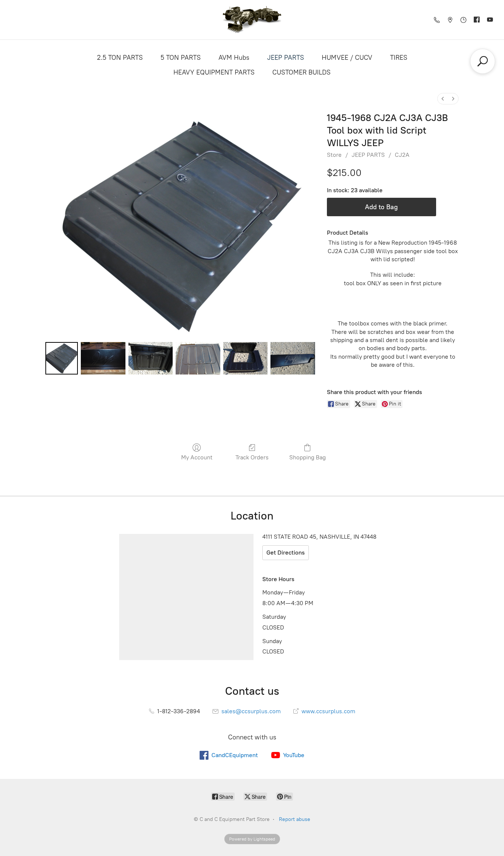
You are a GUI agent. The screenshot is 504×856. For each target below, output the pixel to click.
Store (334, 154)
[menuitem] (443, 98)
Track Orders (252, 457)
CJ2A (402, 154)
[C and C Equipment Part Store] (252, 20)
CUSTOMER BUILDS (301, 72)
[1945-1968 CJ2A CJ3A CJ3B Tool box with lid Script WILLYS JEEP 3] (198, 358)
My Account (197, 457)
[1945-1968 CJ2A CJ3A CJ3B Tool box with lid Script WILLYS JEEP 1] (103, 358)
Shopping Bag (307, 457)
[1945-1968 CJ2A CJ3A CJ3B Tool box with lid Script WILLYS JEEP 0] (61, 358)
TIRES (398, 58)
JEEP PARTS (285, 58)
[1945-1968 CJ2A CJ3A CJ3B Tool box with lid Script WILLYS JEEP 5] (292, 358)
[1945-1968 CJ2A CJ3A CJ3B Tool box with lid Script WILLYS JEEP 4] (245, 358)
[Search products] (482, 61)
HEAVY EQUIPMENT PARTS (214, 72)
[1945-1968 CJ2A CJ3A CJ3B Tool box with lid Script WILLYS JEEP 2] (150, 358)
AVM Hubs (233, 58)
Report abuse (294, 819)
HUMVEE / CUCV (347, 58)
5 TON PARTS (180, 58)
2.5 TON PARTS (120, 58)
